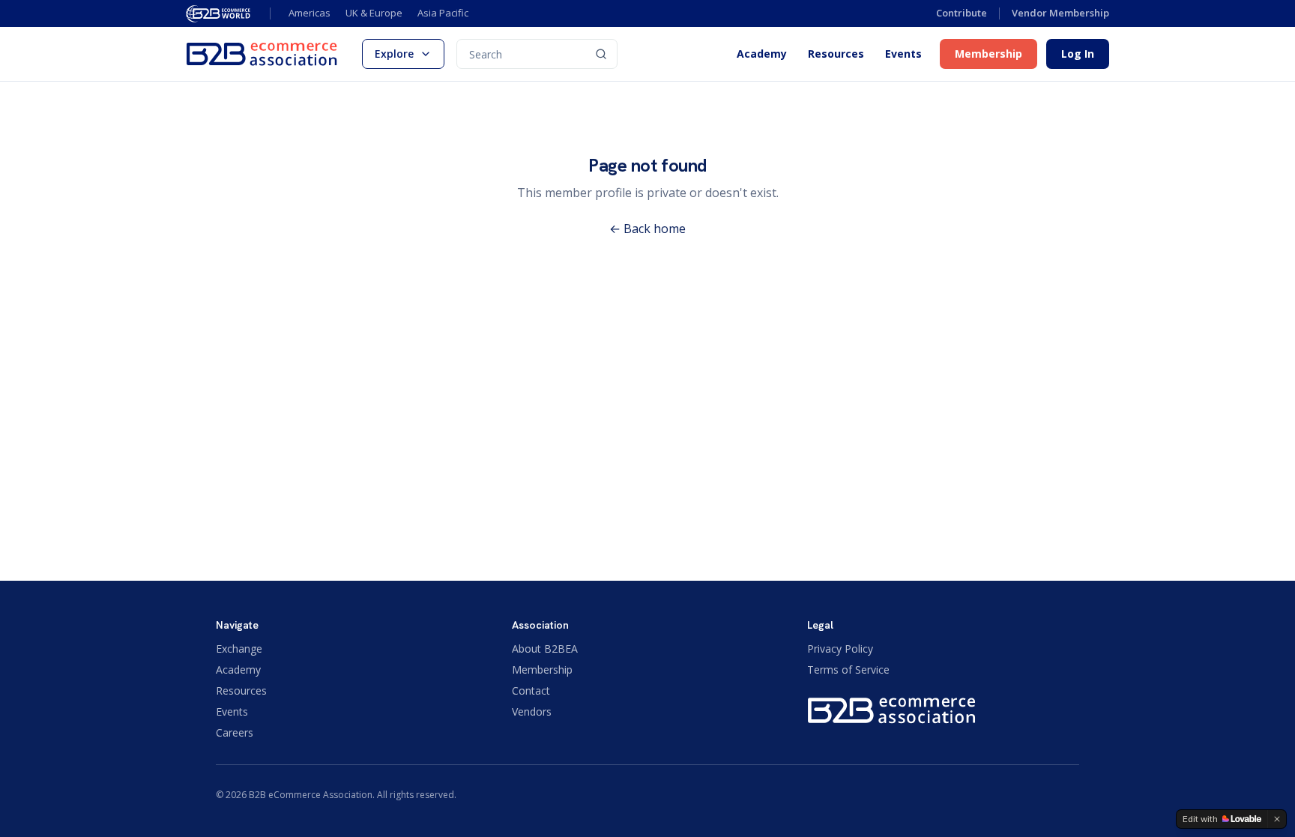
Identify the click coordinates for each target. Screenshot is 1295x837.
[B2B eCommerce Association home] (262, 53)
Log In (1077, 53)
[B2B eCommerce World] (219, 13)
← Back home (647, 228)
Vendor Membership (1060, 12)
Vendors (532, 711)
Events (903, 54)
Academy (762, 54)
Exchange (239, 648)
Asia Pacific (442, 12)
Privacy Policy (840, 648)
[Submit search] (601, 53)
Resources (836, 54)
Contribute (961, 12)
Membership (988, 53)
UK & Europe (373, 12)
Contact (531, 690)
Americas (309, 12)
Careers (234, 732)
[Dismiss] (1277, 819)
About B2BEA (545, 648)
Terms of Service (848, 669)
